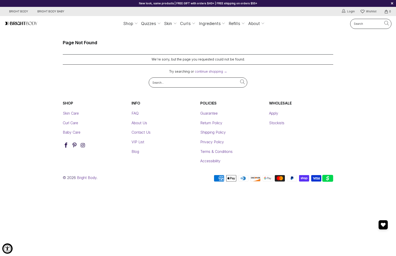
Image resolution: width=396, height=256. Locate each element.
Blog (135, 151)
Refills (234, 23)
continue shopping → (211, 71)
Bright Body (86, 177)
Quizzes (149, 23)
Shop (128, 23)
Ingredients (210, 23)
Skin (168, 23)
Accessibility (210, 161)
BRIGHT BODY (18, 11)
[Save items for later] (383, 224)
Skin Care (71, 113)
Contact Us (141, 132)
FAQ (135, 113)
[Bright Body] (21, 24)
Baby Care (71, 132)
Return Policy (211, 123)
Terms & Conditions (216, 151)
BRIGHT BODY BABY (50, 11)
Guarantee (209, 113)
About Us (139, 123)
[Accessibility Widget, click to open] (7, 248)
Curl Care (70, 123)
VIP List (138, 142)
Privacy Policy (212, 142)
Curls (185, 23)
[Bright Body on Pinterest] (74, 145)
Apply (273, 113)
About (254, 23)
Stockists (276, 123)
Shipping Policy (213, 132)
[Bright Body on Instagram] (83, 145)
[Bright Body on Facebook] (66, 145)
